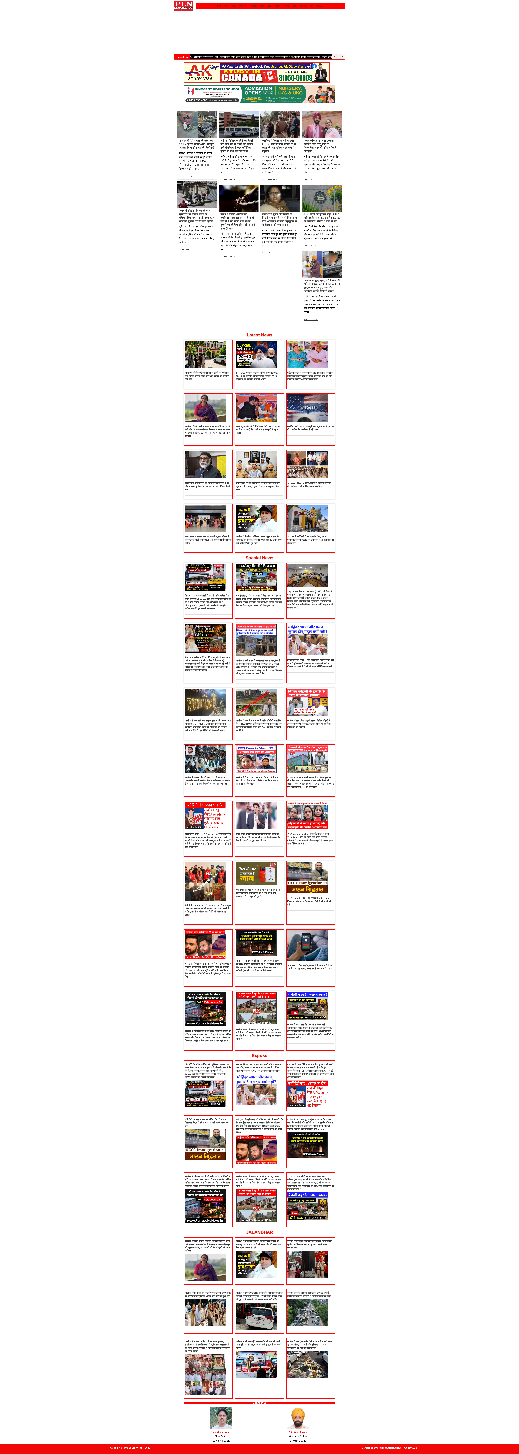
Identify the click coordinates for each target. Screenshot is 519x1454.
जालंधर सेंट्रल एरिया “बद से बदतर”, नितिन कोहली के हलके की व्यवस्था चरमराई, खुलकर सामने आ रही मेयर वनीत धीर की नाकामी (309, 724)
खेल (311, 6)
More (319, 6)
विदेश (233, 6)
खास (294, 6)
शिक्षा (262, 6)
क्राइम (277, 6)
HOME (218, 6)
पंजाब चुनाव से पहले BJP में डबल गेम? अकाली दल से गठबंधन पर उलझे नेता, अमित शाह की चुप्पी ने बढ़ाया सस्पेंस (258, 429)
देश (226, 6)
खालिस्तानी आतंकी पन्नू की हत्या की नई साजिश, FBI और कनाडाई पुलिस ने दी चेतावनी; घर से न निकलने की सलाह (207, 486)
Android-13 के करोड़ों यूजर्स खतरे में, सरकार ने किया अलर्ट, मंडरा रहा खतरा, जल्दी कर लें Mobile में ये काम (309, 967)
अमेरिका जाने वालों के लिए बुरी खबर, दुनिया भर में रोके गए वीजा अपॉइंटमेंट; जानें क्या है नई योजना (310, 428)
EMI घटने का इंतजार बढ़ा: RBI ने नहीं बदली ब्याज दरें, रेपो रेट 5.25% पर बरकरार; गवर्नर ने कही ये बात (322, 218)
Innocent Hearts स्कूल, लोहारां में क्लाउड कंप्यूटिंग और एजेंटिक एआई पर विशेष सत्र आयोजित (309, 485)
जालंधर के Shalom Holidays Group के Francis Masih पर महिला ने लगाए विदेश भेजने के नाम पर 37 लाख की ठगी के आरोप (258, 780)
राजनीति (303, 6)
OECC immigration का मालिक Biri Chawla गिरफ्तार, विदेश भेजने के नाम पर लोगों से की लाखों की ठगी (309, 901)
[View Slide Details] (257, 72)
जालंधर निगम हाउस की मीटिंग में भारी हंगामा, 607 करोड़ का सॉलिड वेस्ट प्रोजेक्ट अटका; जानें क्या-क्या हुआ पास (208, 1294)
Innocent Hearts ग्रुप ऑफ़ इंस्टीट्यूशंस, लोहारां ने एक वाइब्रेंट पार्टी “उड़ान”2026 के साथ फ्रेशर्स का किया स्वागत (208, 540)
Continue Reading (186, 176)
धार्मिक (286, 6)
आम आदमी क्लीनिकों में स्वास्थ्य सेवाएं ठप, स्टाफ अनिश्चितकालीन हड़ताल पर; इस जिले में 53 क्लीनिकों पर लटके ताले (310, 540)
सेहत (269, 6)
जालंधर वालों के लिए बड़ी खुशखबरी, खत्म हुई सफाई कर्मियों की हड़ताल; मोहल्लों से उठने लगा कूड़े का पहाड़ (309, 1294)
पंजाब (241, 6)
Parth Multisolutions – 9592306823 (398, 1447)
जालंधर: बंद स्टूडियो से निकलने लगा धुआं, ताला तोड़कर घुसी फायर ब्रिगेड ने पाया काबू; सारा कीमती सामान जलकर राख (309, 1244)
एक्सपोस (253, 6)
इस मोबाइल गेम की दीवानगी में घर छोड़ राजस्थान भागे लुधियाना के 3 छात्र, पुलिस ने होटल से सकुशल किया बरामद (258, 486)
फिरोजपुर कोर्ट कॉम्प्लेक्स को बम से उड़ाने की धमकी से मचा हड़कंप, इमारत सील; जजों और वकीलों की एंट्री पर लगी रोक (207, 376)
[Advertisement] (259, 32)
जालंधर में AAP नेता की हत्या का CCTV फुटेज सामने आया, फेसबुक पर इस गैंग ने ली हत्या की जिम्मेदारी (196, 144)
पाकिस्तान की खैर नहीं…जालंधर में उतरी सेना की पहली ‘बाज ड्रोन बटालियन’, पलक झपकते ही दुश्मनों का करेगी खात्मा (259, 1345)
